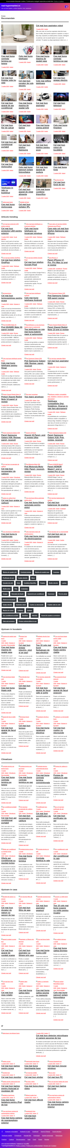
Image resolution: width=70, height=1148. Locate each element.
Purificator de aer (8, 578)
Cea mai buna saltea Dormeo (60, 949)
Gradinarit (63, 508)
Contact (53, 1145)
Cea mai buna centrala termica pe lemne (8, 60)
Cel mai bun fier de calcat (7, 126)
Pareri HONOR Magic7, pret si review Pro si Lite (56, 469)
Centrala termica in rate (43, 859)
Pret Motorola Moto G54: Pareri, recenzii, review (34, 469)
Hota (18, 583)
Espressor (51, 594)
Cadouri (11, 1139)
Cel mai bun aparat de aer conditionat (7, 105)
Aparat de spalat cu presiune (50, 615)
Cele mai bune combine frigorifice (43, 191)
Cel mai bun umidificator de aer (43, 816)
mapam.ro (20, 1143)
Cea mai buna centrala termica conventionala (43, 779)
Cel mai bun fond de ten (59, 183)
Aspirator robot (21, 604)
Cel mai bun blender (24, 687)
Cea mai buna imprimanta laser (32, 1067)
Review (65, 268)
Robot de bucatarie (9, 599)
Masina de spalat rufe (10, 572)
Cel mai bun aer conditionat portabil (9, 144)
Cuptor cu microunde (37, 604)
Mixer (33, 578)
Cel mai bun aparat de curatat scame (8, 952)
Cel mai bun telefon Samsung (24, 147)
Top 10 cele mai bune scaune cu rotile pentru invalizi (61, 909)
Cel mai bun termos (24, 727)
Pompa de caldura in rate (60, 776)
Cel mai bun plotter (33, 1077)
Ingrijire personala (47, 1135)
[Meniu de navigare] (67, 6)
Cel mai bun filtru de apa (24, 909)
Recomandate (11, 645)
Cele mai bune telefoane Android (33, 299)
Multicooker (6, 589)
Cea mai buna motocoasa (8, 205)
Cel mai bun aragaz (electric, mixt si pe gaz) (25, 649)
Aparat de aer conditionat (35, 594)
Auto (38, 400)
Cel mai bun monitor (11, 1077)
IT (49, 1033)
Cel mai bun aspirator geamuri (42, 908)
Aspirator (56, 572)
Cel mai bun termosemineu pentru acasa (11, 298)
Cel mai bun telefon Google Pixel (33, 263)
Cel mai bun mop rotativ (7, 993)
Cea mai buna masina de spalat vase (42, 58)
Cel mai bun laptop (24, 126)
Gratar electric (7, 604)
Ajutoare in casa (25, 1131)
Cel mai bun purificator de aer (60, 818)
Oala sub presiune (9, 621)
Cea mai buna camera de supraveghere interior (58, 1104)
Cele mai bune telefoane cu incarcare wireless (33, 231)
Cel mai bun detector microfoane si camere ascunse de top (52, 1036)
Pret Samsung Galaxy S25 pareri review (58, 296)
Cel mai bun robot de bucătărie (59, 147)
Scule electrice (56, 1131)
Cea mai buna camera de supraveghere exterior (11, 1120)
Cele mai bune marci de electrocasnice (34, 537)
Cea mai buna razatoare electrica (42, 730)
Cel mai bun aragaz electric (60, 79)
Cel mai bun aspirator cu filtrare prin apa (26, 952)
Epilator (29, 610)
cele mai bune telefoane (8, 1143)
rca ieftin (26, 1143)
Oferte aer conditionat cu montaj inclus (8, 860)
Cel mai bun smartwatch (30, 1117)
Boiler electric (53, 583)
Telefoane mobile (7, 1135)
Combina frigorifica (30, 583)
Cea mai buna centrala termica (25, 858)
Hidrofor (34, 615)
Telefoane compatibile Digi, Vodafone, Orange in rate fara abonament (58, 405)
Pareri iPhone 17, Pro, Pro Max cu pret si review (58, 262)
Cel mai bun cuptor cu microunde (59, 730)
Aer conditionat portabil (10, 615)
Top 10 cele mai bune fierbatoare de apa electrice (43, 649)
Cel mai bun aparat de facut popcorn (60, 690)
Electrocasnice (20, 1139)
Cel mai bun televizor (59, 104)
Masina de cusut (8, 610)
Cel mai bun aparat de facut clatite (8, 730)
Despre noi (47, 1145)
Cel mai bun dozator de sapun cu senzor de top (8, 911)
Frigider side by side (54, 604)
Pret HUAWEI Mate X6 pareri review (11, 328)
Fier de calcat (62, 594)
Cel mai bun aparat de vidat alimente (26, 191)
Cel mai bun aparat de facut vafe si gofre (43, 690)
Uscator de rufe (8, 583)
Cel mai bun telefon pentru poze (43, 147)
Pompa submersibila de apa (28, 621)
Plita (15, 589)
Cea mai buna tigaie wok (8, 689)
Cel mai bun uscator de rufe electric (26, 83)
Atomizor (25, 615)
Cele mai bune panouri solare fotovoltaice (26, 169)
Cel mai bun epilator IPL (24, 205)
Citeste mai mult (6, 253)
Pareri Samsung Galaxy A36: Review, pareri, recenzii (11, 437)
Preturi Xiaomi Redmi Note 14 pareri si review (11, 399)
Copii (34, 1139)
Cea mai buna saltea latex (25, 991)
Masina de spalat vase (42, 572)
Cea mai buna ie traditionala (9, 535)
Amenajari (36, 1135)
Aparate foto (27, 1135)
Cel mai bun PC (55, 1077)
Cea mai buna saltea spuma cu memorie (42, 992)
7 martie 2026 (40, 29)
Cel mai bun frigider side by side (8, 80)
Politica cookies (20, 1145)
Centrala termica (26, 572)
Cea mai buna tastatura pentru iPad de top (11, 1102)
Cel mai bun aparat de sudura (42, 169)
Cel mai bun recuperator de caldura (8, 471)
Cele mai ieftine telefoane (43, 82)
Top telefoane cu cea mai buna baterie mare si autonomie (34, 331)
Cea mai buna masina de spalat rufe (25, 105)
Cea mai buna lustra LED (42, 951)
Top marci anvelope (34, 397)
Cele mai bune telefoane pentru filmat (9, 365)
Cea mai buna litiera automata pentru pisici (34, 505)
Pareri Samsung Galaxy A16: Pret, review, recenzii (56, 437)
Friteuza (21, 599)
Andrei (46, 29)
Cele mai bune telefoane (26, 57)
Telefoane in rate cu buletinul (7, 190)
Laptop (64, 583)
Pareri (40, 1139)
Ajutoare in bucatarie (11, 1131)
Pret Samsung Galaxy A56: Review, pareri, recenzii (34, 363)
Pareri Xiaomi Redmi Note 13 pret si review (58, 328)
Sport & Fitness (45, 1131)
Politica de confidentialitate (34, 1145)
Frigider (42, 583)
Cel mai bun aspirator (42, 104)
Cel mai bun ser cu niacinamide (57, 535)
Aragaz (5, 594)
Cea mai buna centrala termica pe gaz (60, 58)
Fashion (16, 540)
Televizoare (58, 1135)
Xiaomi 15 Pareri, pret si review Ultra (34, 436)
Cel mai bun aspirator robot (49, 25)
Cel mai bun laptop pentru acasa (10, 1067)
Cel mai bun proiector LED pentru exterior (11, 231)
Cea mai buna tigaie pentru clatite (60, 649)
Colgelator (24, 589)
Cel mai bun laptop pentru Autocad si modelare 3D (10, 1088)
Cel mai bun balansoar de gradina (58, 503)
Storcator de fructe (17, 594)
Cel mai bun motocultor (7, 165)
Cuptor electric (22, 578)
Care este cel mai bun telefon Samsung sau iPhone (58, 231)
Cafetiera (20, 610)
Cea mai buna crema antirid (42, 126)
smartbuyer (59, 268)
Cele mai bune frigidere (60, 126)
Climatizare (17, 477)
